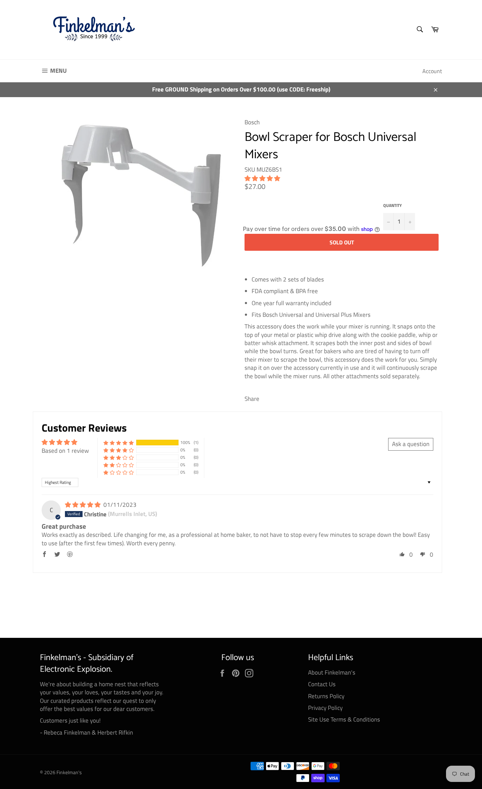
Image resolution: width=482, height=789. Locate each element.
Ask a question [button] (410, 444)
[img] (83, 504)
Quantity (392, 206)
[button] (262, 178)
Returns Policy (326, 696)
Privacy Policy (325, 707)
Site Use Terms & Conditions (344, 719)
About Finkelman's (331, 672)
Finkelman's (69, 772)
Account (432, 71)
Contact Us (322, 684)
